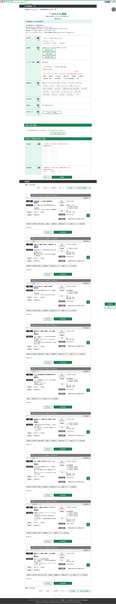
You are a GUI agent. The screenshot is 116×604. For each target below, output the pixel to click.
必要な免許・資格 (48, 78)
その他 (77, 94)
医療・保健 (84, 88)
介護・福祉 (45, 91)
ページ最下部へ (113, 9)
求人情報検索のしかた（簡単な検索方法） (35, 25)
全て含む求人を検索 (59, 67)
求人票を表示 (63, 232)
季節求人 (55, 43)
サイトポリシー (44, 600)
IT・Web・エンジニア (67, 91)
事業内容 (81, 76)
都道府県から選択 (49, 50)
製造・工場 (77, 91)
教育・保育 (57, 88)
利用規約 (63, 600)
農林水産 (62, 94)
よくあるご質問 (69, 600)
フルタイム (46, 41)
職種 (45, 76)
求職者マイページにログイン (32, 9)
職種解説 (36, 202)
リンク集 (31, 600)
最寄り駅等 (66, 76)
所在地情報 (84, 600)
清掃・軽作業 (46, 94)
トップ (26, 4)
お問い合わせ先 (77, 600)
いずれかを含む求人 (48, 67)
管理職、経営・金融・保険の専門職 (71, 88)
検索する (111, 304)
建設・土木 (54, 94)
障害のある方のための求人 (56, 38)
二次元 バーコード (88, 215)
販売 (52, 85)
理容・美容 (69, 94)
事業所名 (51, 76)
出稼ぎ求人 (62, 43)
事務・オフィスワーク (75, 85)
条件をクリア (47, 177)
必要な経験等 (58, 78)
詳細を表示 (47, 232)
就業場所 (74, 76)
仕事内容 (58, 76)
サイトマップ (37, 600)
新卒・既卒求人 (46, 43)
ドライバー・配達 (55, 91)
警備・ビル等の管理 (47, 88)
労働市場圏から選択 (49, 57)
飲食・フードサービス (62, 85)
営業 (45, 85)
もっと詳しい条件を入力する (50, 28)
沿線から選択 (49, 53)
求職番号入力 (58, 18)
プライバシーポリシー (54, 600)
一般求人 (45, 38)
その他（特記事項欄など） (70, 78)
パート (52, 41)
